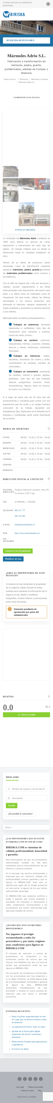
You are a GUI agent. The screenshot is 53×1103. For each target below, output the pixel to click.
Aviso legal (20, 1087)
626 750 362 (20, 516)
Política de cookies (27, 1091)
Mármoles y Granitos (39, 79)
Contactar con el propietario (17, 551)
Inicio (13, 79)
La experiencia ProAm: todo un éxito (28, 1027)
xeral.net (33, 1097)
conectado (34, 745)
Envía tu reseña (28, 715)
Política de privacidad (35, 1087)
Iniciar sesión (12, 777)
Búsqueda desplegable (20, 40)
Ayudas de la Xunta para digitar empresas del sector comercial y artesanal (27, 1034)
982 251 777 (20, 510)
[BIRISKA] (14, 14)
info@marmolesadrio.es (25, 525)
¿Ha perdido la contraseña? (20, 814)
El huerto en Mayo (20, 1049)
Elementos (24, 79)
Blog (40, 1091)
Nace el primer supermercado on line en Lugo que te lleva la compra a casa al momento (29, 1019)
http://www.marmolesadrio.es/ (27, 533)
